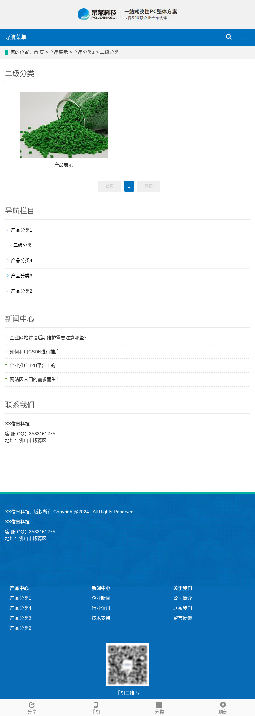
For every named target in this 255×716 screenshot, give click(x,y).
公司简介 (182, 598)
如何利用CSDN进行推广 (35, 351)
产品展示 (58, 52)
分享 (32, 711)
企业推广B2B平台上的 (32, 365)
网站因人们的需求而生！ (35, 379)
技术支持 (101, 618)
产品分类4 (21, 260)
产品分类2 (21, 291)
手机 (95, 711)
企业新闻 (101, 598)
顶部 (223, 711)
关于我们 (182, 588)
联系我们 (182, 608)
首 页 (39, 52)
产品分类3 (21, 275)
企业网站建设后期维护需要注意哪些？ (49, 337)
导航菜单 (15, 37)
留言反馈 (182, 618)
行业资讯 (101, 608)
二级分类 (109, 52)
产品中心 (19, 588)
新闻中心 (101, 588)
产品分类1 (84, 52)
